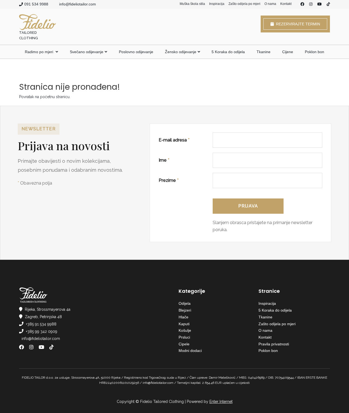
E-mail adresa (174, 140)
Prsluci (184, 337)
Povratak (26, 97)
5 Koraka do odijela (228, 52)
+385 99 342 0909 (41, 331)
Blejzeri (185, 310)
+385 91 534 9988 (41, 324)
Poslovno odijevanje (136, 52)
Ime (164, 160)
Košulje (185, 330)
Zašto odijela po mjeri (244, 4)
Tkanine (263, 52)
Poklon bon (314, 52)
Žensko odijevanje (180, 52)
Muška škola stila (192, 4)
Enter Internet (221, 401)
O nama (270, 4)
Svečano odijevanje (86, 52)
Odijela (185, 303)
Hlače (183, 317)
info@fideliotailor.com (77, 4)
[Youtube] (319, 4)
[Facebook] (302, 4)
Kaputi (184, 324)
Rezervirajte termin (297, 24)
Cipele (184, 344)
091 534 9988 (36, 4)
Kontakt (285, 4)
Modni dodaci (190, 350)
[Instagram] (310, 4)
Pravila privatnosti (273, 344)
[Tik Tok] (328, 4)
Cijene (287, 52)
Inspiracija (216, 4)
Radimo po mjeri (39, 52)
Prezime (169, 180)
